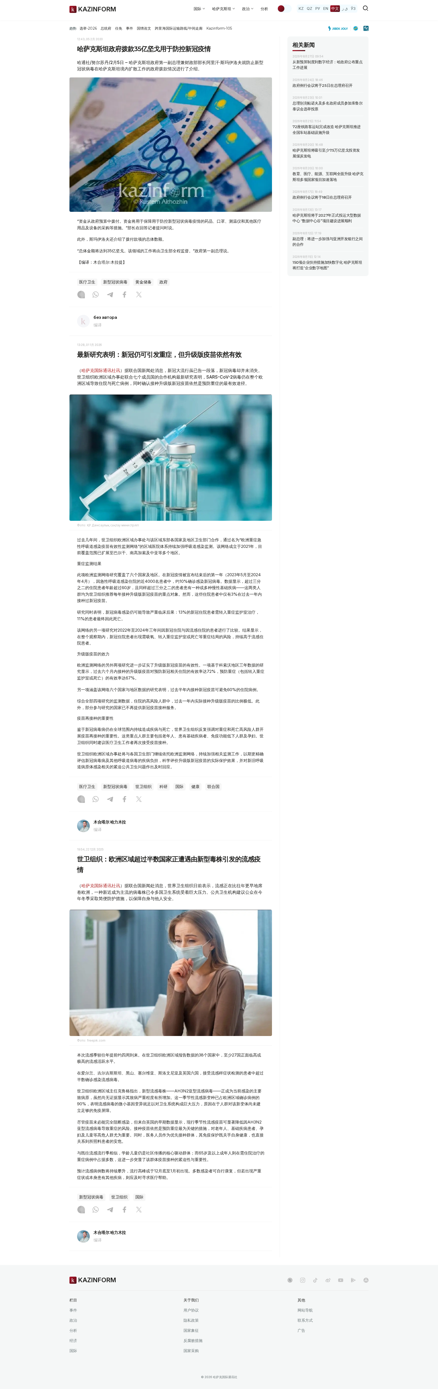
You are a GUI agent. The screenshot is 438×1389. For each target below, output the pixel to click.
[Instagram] (81, 295)
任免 (118, 28)
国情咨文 (144, 28)
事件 (129, 28)
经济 (73, 1340)
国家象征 (191, 1330)
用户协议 (191, 1310)
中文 (335, 8)
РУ (317, 8)
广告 (301, 1330)
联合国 (213, 786)
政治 (73, 1320)
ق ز (345, 8)
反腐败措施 (193, 1340)
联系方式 (305, 1320)
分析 (264, 9)
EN (325, 8)
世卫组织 (143, 786)
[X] (139, 295)
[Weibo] (328, 1280)
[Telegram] (110, 295)
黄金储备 (143, 282)
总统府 (106, 28)
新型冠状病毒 (115, 282)
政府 (163, 282)
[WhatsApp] (96, 295)
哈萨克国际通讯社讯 (100, 370)
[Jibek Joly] (339, 28)
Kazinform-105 (219, 28)
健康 (195, 786)
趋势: (73, 28)
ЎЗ (353, 8)
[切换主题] (284, 9)
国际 (179, 786)
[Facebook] (124, 295)
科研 (163, 786)
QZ (309, 8)
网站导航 (305, 1310)
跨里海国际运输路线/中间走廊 (179, 28)
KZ (301, 8)
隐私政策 (191, 1320)
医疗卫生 (87, 282)
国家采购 (191, 1350)
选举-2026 (88, 28)
